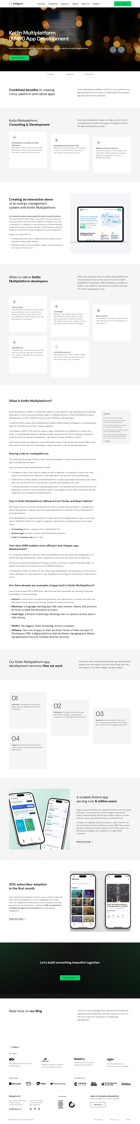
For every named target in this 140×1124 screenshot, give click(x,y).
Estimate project (18, 58)
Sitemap (128, 1120)
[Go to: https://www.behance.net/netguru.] (31, 1109)
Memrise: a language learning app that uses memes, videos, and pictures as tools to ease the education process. (115, 436)
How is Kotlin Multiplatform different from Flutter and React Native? (114, 421)
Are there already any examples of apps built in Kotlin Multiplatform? (115, 431)
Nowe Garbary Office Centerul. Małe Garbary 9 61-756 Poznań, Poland (18, 1103)
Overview (50, 74)
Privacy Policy (98, 1120)
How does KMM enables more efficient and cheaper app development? (115, 426)
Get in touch (121, 4)
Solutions (65, 4)
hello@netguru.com (15, 1109)
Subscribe (97, 1105)
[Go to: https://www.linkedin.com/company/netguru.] (39, 1109)
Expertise (70, 74)
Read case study (83, 841)
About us (85, 4)
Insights (96, 4)
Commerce (53, 4)
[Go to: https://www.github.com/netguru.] (35, 1109)
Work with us (89, 74)
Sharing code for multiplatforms (113, 418)
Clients (75, 4)
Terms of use (114, 1120)
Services (41, 4)
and (106, 441)
